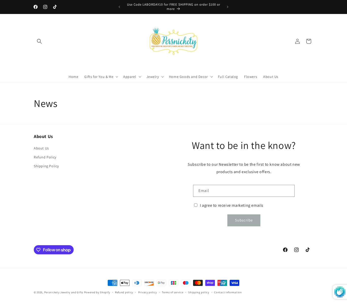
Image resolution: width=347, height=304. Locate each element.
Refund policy (124, 292)
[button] (39, 41)
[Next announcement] (227, 7)
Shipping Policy (46, 166)
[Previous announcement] (119, 7)
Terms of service (172, 292)
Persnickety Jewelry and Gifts (63, 292)
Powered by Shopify (97, 292)
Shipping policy (198, 292)
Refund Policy (45, 157)
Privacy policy (147, 292)
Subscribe (244, 220)
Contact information (228, 292)
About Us (41, 148)
